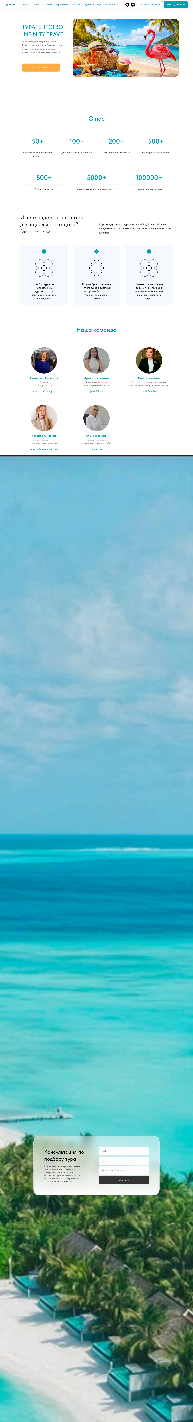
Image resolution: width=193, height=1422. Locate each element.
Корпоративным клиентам (68, 4)
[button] (41, 68)
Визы (49, 4)
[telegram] (133, 5)
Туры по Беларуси (93, 4)
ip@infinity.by (96, 391)
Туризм (25, 4)
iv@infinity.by (96, 448)
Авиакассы (37, 4)
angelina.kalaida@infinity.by (44, 448)
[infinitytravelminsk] (127, 5)
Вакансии (110, 4)
